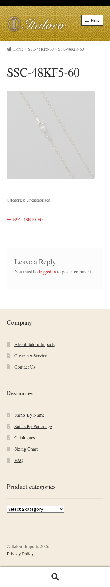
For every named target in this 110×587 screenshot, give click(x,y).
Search (55, 577)
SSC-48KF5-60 (41, 49)
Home (18, 49)
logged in (47, 271)
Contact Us (24, 367)
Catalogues (24, 437)
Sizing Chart (26, 449)
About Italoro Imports (34, 344)
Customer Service (30, 355)
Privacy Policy (20, 553)
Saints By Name (29, 415)
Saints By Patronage (33, 426)
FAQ (18, 460)
